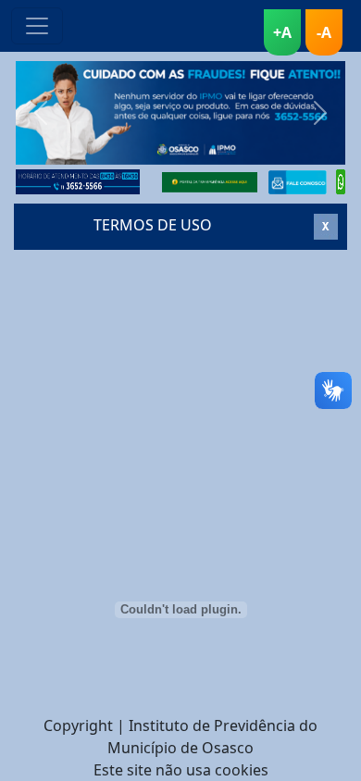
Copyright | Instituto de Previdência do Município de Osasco (180, 736)
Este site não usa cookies (180, 770)
